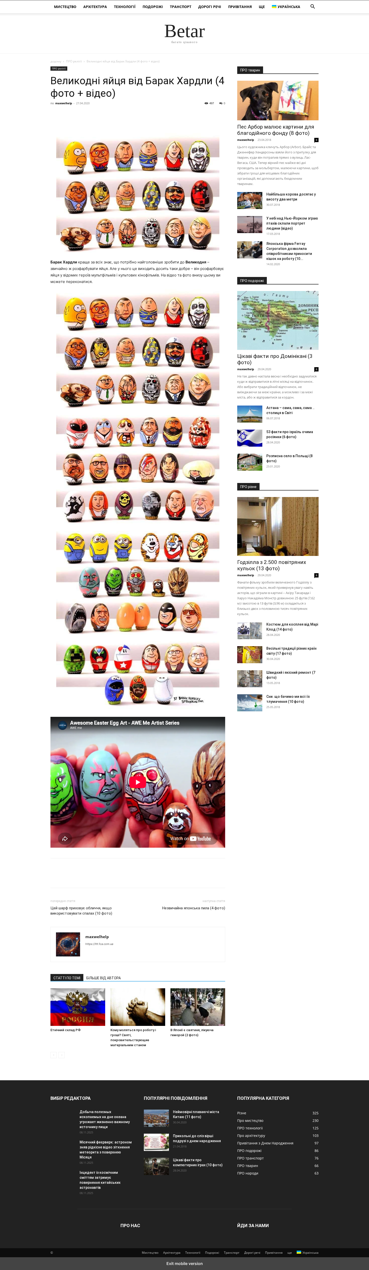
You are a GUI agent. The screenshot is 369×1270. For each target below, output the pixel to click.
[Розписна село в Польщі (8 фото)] (249, 462)
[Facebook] (55, 115)
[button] (312, 7)
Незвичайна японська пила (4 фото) (193, 908)
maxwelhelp (63, 103)
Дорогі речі (209, 6)
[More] (102, 115)
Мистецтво (65, 6)
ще (262, 6)
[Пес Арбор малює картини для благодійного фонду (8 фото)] (278, 100)
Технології (125, 6)
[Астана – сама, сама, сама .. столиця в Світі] (249, 414)
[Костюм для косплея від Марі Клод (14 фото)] (249, 630)
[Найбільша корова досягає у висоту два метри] (249, 200)
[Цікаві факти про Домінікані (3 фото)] (278, 320)
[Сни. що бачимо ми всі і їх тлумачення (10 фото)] (249, 703)
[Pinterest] (79, 115)
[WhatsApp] (90, 115)
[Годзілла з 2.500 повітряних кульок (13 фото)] (278, 526)
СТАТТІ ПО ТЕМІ (66, 978)
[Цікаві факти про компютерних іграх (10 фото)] (156, 1166)
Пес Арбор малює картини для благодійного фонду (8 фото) (275, 130)
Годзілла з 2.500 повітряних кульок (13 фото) (271, 565)
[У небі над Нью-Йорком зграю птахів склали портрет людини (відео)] (249, 224)
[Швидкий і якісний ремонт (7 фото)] (249, 679)
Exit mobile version (184, 1263)
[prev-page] (53, 1055)
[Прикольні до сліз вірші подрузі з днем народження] (156, 1142)
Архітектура (95, 6)
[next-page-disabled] (61, 1055)
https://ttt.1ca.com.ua (99, 944)
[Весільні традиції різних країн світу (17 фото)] (249, 654)
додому (55, 61)
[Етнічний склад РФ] (77, 1007)
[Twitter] (67, 115)
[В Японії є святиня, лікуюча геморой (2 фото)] (197, 1007)
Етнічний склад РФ (65, 1030)
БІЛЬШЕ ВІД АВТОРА (103, 978)
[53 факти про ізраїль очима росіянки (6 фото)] (249, 438)
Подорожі (153, 6)
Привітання (240, 6)
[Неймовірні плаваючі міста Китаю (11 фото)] (156, 1118)
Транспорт (180, 6)
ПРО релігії (74, 61)
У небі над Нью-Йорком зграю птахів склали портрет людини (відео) (292, 223)
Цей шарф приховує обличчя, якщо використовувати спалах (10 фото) (81, 911)
